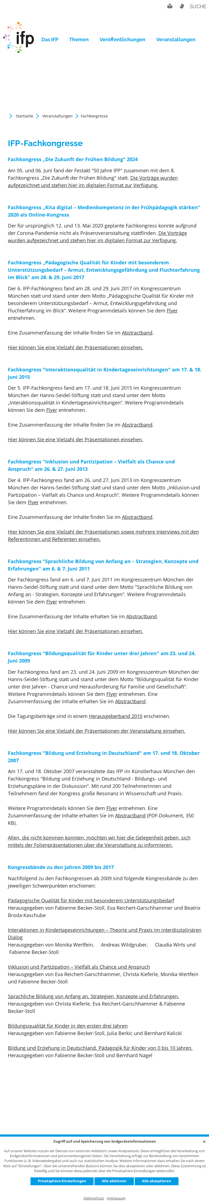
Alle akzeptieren (156, 1180)
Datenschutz (94, 1198)
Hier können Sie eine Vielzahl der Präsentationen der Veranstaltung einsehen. (96, 731)
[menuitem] (52, 39)
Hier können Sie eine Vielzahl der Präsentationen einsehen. (75, 347)
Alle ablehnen (114, 1180)
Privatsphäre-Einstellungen (62, 1180)
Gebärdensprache (181, 6)
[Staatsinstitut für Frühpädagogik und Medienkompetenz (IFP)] (18, 39)
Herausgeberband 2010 (115, 716)
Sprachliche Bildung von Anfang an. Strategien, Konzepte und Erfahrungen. (93, 996)
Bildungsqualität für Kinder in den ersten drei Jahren (68, 1025)
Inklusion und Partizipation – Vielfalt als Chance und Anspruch (79, 966)
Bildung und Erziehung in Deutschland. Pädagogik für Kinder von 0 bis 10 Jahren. (100, 1048)
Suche (198, 6)
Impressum (116, 1198)
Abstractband (137, 332)
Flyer (172, 310)
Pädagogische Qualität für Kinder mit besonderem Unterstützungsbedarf (91, 900)
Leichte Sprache (170, 6)
